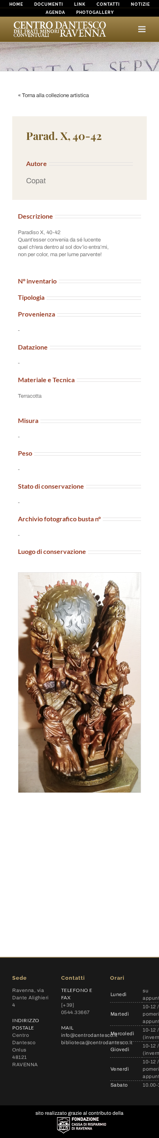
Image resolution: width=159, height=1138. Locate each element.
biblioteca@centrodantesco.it (97, 1042)
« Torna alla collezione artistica (53, 95)
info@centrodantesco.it (89, 1035)
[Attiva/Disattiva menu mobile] (142, 29)
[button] (79, 181)
